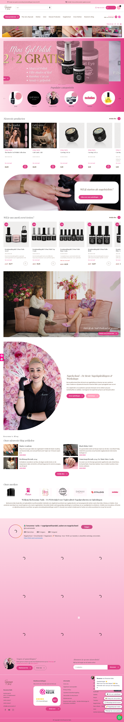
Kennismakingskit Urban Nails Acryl (14, 250)
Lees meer (22, 455)
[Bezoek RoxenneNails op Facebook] (115, 24)
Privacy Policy (67, 689)
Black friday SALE (86, 446)
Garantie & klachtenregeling (71, 692)
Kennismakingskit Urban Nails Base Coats (70, 250)
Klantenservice (23, 668)
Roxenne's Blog (89, 17)
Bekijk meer (55, 709)
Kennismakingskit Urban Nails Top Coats (44, 250)
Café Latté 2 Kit (37, 152)
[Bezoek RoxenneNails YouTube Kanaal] (120, 24)
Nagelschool (67, 17)
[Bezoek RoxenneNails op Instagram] (118, 24)
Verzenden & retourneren (70, 695)
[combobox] (33, 7)
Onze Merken (77, 17)
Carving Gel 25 (93, 152)
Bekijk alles (113, 118)
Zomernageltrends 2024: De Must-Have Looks (96, 459)
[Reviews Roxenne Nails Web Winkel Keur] (119, 17)
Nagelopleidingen (107, 32)
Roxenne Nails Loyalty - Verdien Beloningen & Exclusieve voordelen (76, 702)
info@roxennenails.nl (22, 663)
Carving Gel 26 (65, 152)
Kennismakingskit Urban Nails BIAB (97, 250)
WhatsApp (51, 661)
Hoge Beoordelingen (77, 32)
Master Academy (25, 446)
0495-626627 (34, 663)
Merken (38, 17)
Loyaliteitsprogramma (17, 31)
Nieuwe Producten (54, 17)
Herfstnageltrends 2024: (28, 459)
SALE (44, 17)
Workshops (91, 396)
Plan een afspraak (27, 17)
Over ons (39, 668)
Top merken (47, 32)
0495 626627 (7, 700)
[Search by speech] (49, 7)
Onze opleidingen (74, 396)
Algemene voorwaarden (70, 687)
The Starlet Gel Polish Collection (15, 152)
